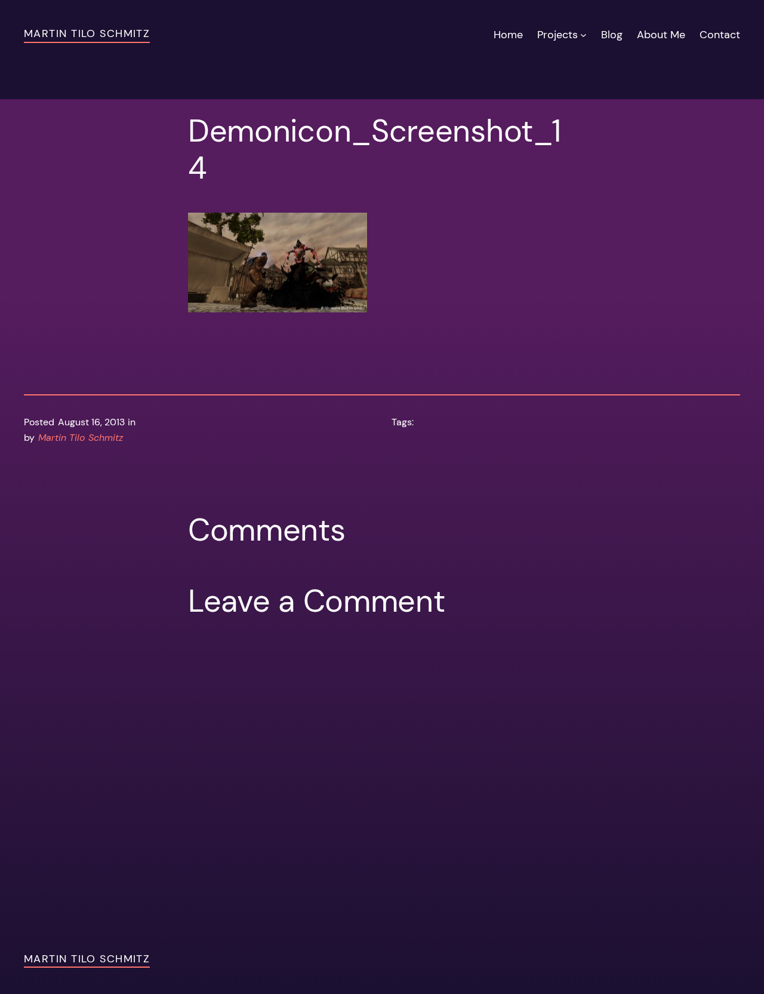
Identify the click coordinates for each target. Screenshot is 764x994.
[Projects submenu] (583, 35)
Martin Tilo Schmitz (87, 33)
